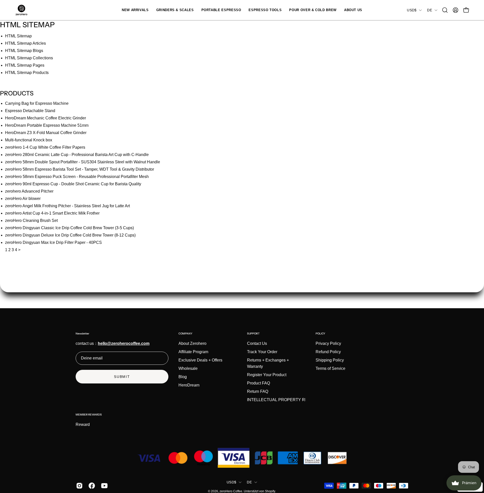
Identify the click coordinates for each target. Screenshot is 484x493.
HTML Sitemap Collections (29, 58)
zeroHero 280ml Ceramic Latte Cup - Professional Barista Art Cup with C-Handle (77, 154)
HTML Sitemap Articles (25, 43)
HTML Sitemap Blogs (24, 50)
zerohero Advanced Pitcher (29, 191)
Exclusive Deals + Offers (200, 360)
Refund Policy (328, 352)
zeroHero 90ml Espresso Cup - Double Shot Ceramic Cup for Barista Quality (73, 184)
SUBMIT (122, 377)
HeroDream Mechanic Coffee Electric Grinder (45, 118)
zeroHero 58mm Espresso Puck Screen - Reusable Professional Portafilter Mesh (77, 176)
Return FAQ (257, 391)
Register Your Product (266, 375)
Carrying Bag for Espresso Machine (37, 103)
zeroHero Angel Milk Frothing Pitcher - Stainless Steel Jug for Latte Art (67, 206)
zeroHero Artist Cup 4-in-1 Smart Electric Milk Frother (52, 213)
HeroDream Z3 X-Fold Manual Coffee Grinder (45, 133)
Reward (83, 424)
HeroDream (188, 385)
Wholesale (188, 368)
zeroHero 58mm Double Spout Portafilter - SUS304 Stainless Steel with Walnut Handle (82, 162)
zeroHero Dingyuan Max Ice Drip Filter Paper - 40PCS (53, 242)
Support (253, 333)
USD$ (411, 10)
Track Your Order (262, 352)
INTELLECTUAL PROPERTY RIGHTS (282, 400)
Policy (320, 333)
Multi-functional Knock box (28, 140)
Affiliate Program (193, 352)
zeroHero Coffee (231, 491)
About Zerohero (192, 343)
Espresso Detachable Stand (30, 111)
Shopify (270, 491)
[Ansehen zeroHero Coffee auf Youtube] (103, 485)
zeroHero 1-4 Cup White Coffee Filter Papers (45, 147)
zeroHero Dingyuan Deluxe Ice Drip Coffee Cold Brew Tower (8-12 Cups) (70, 235)
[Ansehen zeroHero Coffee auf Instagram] (78, 485)
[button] (175, 10)
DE (429, 10)
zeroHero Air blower (23, 198)
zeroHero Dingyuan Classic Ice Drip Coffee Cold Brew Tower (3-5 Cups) (69, 228)
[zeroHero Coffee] (21, 10)
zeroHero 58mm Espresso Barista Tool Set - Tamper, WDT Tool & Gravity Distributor (79, 169)
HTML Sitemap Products (27, 72)
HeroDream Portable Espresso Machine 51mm (46, 125)
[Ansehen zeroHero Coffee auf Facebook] (91, 485)
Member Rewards (89, 414)
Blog (182, 377)
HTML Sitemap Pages (24, 65)
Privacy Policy (328, 343)
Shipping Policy (330, 360)
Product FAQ (258, 383)
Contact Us (257, 343)
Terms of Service (330, 368)
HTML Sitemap (18, 36)
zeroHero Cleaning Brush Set (31, 220)
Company (185, 333)
